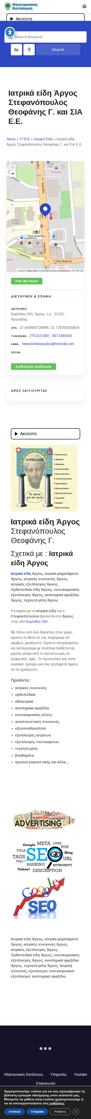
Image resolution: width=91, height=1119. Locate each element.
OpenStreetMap (48, 270)
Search (58, 50)
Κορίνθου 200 (36, 621)
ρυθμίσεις (57, 1103)
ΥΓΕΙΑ (24, 139)
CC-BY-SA (77, 270)
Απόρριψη (37, 1111)
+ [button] (12, 167)
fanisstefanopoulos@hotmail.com (48, 344)
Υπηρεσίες (58, 1074)
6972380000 (62, 336)
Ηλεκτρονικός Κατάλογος (23, 1074)
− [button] (12, 174)
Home (11, 139)
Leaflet (21, 270)
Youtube (80, 1074)
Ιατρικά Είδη (43, 139)
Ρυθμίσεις (60, 1111)
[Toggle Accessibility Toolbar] (10, 32)
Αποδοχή (14, 1111)
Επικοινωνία (45, 1083)
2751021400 (39, 336)
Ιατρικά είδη (21, 573)
